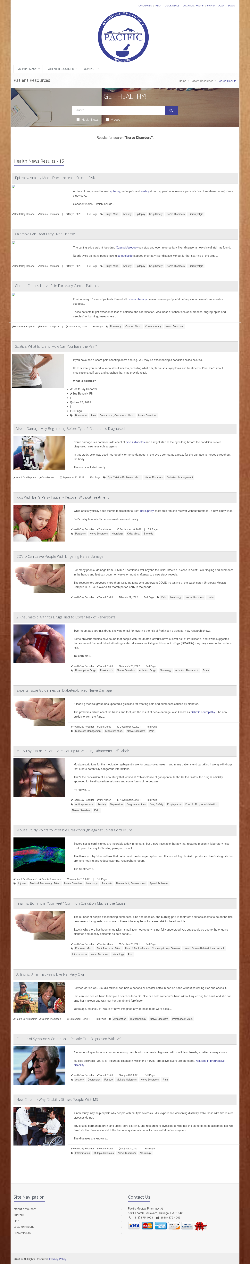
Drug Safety (156, 214)
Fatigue (108, 1079)
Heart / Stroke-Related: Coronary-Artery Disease (152, 948)
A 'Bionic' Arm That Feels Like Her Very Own (50, 974)
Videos (115, 119)
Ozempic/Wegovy (127, 247)
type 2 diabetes (135, 442)
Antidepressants (84, 804)
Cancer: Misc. (133, 326)
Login (231, 5)
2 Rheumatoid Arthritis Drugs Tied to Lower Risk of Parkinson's (65, 617)
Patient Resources (60, 69)
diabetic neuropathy (203, 712)
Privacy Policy (22, 1232)
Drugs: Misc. (112, 214)
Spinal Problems (159, 883)
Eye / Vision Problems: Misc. (124, 477)
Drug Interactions (136, 804)
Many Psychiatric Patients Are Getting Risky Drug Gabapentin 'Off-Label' (72, 750)
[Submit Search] (171, 110)
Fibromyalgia (196, 214)
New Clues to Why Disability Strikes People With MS (57, 1099)
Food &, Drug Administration (201, 804)
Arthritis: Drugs (147, 670)
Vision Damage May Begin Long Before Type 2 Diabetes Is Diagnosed (70, 428)
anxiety (145, 191)
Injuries (22, 883)
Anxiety (127, 214)
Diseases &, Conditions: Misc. (117, 415)
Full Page (92, 214)
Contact (90, 69)
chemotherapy (138, 299)
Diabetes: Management (180, 477)
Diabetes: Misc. (114, 731)
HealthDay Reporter (84, 389)
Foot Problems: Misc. (109, 948)
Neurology (115, 326)
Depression (116, 804)
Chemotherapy (153, 326)
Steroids (148, 533)
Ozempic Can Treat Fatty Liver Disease (45, 234)
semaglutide (125, 255)
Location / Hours (193, 5)
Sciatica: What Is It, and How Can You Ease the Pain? (56, 346)
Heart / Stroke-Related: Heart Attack (204, 948)
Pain (93, 415)
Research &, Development (131, 883)
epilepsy (115, 191)
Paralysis (80, 533)
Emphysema (174, 804)
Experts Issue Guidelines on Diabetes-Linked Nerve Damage (64, 690)
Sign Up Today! (215, 5)
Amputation (119, 1019)
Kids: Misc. (133, 533)
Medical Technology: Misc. (45, 883)
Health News (90, 119)
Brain (210, 597)
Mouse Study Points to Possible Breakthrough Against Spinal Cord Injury (74, 830)
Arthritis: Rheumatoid (187, 670)
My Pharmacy (27, 69)
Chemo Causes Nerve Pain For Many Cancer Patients (57, 285)
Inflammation (79, 954)
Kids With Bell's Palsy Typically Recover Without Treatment (62, 497)
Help (158, 5)
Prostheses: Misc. (182, 1019)
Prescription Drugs (85, 670)
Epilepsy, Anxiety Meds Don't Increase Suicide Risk (55, 177)
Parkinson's (106, 670)
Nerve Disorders (176, 214)
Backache (81, 415)
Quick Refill (172, 5)
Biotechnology (138, 1019)
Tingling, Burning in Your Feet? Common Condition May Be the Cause (71, 903)
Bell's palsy (147, 511)
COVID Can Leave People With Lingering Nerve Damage (59, 556)
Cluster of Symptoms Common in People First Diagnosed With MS (68, 1038)
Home (182, 81)
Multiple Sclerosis (127, 1079)
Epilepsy (140, 214)
